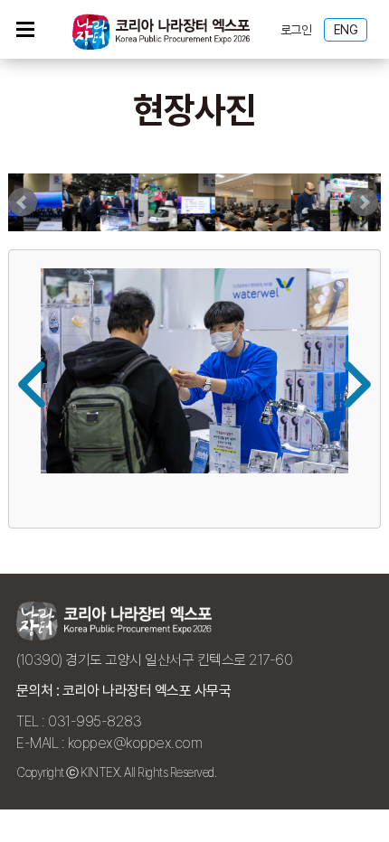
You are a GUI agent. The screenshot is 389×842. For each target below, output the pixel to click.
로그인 (296, 30)
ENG (346, 30)
